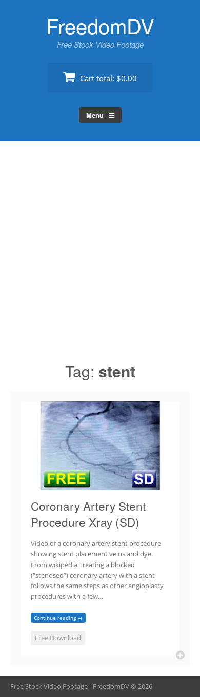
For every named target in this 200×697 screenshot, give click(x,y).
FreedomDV (100, 25)
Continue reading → (58, 617)
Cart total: (107, 78)
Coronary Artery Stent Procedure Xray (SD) (88, 514)
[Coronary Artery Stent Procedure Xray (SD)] (100, 484)
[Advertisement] (100, 255)
